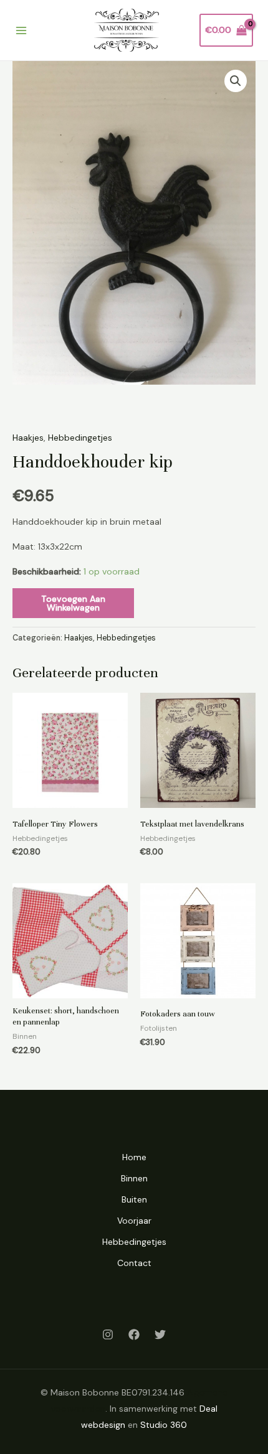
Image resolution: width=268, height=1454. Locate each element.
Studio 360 (163, 1424)
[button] (235, 81)
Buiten (134, 1199)
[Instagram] (107, 1334)
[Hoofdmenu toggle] (21, 30)
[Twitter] (160, 1334)
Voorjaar (134, 1220)
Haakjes (28, 437)
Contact (134, 1263)
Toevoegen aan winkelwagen (73, 603)
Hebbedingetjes (80, 437)
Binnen (134, 1178)
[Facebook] (134, 1334)
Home (134, 1157)
